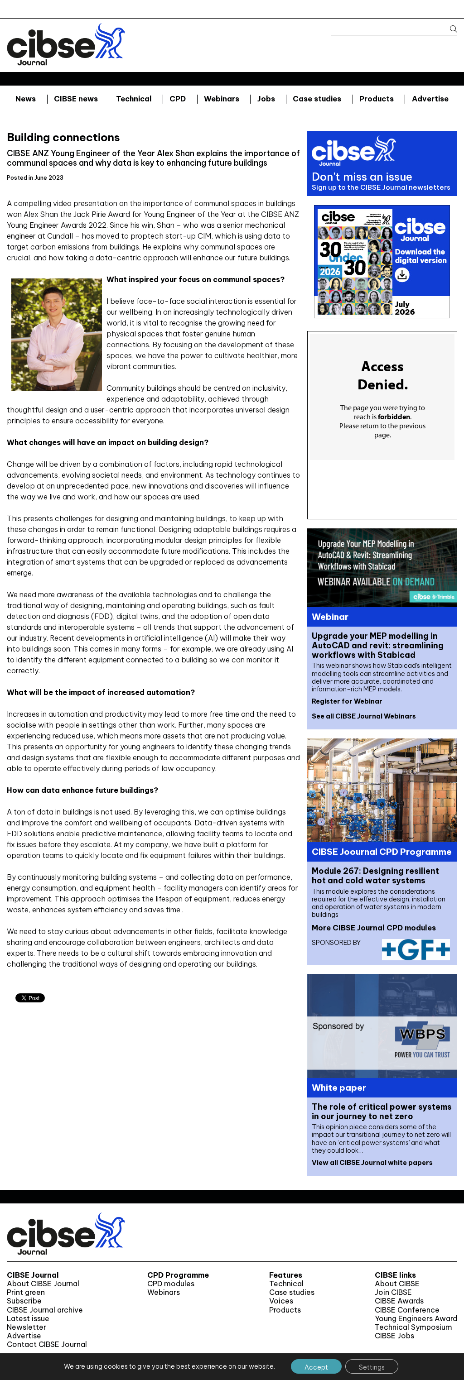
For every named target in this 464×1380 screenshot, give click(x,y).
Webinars (221, 98)
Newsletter (26, 1327)
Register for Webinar (347, 701)
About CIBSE (397, 1283)
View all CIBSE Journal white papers (372, 1163)
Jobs (266, 98)
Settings (372, 1367)
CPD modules (170, 1283)
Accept (316, 1367)
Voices (281, 1301)
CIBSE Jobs (394, 1336)
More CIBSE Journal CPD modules (374, 927)
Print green (26, 1292)
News (25, 98)
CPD (177, 98)
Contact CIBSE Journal (47, 1344)
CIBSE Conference (407, 1310)
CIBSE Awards (399, 1301)
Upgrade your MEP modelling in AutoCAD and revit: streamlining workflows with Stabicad (378, 645)
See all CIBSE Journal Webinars (364, 716)
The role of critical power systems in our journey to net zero (382, 1111)
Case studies (317, 98)
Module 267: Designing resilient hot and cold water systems (375, 876)
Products (376, 98)
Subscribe (24, 1301)
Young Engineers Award (416, 1318)
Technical (134, 98)
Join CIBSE (393, 1292)
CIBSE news (76, 98)
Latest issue (28, 1318)
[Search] (449, 29)
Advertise (430, 98)
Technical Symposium (413, 1327)
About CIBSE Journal (43, 1283)
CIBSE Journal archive (45, 1310)
